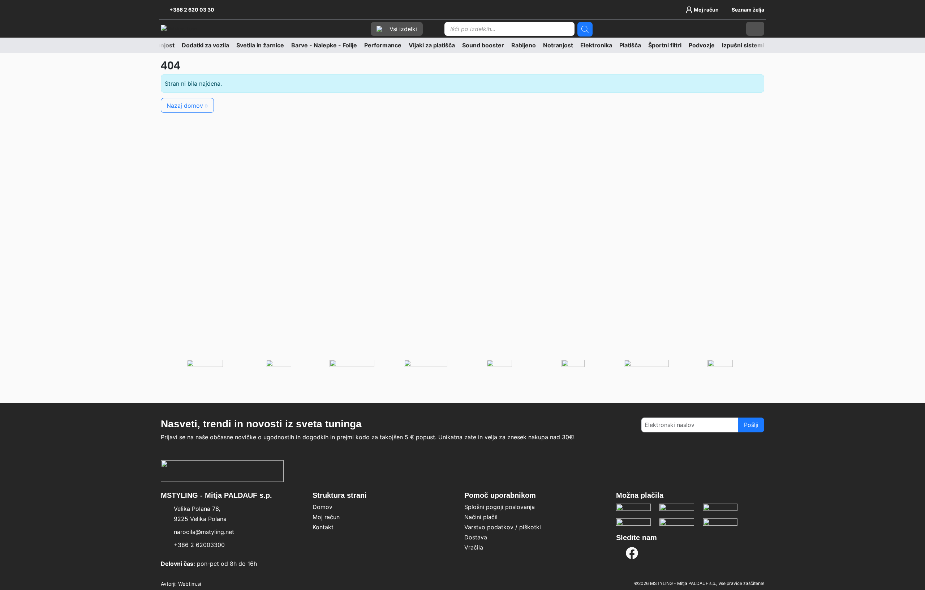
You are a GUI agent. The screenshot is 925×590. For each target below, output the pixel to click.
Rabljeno (523, 45)
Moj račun (326, 517)
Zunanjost (160, 45)
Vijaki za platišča (432, 45)
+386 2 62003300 (199, 544)
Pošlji (751, 424)
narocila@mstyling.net (204, 531)
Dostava (475, 537)
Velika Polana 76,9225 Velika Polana (200, 513)
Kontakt (323, 527)
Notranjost (558, 45)
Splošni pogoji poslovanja (499, 506)
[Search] (585, 29)
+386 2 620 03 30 (191, 10)
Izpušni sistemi (743, 45)
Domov (322, 506)
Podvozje (702, 45)
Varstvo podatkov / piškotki (502, 527)
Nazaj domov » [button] (187, 105)
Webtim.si (189, 584)
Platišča (630, 45)
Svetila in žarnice (260, 45)
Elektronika (596, 45)
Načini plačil (481, 517)
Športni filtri (664, 45)
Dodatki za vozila (205, 45)
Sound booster (483, 45)
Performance (382, 45)
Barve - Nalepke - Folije (324, 45)
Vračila (473, 547)
